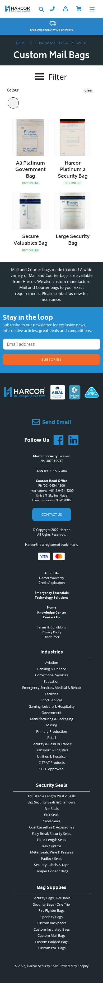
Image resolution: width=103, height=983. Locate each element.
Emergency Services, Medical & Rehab (51, 687)
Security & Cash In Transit (52, 744)
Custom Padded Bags (51, 941)
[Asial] (57, 397)
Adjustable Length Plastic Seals (51, 796)
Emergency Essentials (52, 592)
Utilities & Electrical (51, 756)
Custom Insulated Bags (52, 929)
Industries (51, 653)
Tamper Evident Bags (51, 871)
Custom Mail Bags (51, 42)
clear (88, 91)
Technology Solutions (51, 597)
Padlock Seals (51, 858)
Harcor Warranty (51, 578)
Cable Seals (51, 821)
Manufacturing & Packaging (51, 719)
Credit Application (52, 582)
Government (51, 712)
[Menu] (92, 9)
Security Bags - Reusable (52, 897)
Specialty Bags (51, 916)
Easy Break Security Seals (51, 833)
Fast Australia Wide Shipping (51, 29)
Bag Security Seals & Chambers (51, 802)
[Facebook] (56, 440)
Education (51, 681)
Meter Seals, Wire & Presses (51, 852)
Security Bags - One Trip (51, 904)
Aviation (51, 662)
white (13, 103)
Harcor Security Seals (43, 966)
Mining (51, 725)
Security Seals (51, 786)
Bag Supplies (51, 888)
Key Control (51, 846)
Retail (51, 737)
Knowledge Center (51, 612)
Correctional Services (51, 675)
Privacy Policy (52, 632)
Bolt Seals (51, 814)
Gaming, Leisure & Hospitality (52, 706)
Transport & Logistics (51, 750)
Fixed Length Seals (51, 839)
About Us (51, 573)
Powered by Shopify (74, 966)
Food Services (51, 700)
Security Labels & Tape (51, 864)
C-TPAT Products (52, 762)
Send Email (56, 422)
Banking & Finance (51, 669)
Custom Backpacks (51, 922)
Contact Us (51, 514)
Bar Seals (52, 808)
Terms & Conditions (51, 627)
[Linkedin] (71, 440)
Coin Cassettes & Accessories (51, 827)
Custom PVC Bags (51, 947)
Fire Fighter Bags (51, 910)
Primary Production (51, 731)
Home (21, 42)
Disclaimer (51, 637)
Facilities (51, 694)
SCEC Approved (51, 769)
